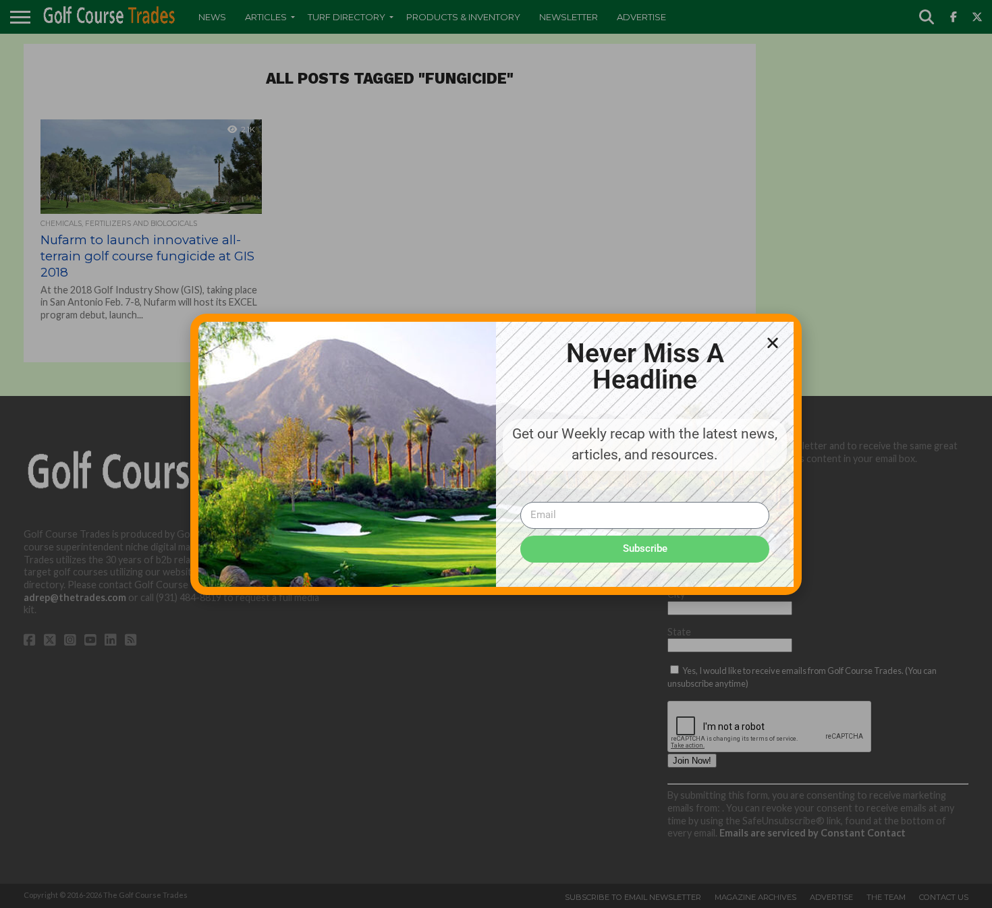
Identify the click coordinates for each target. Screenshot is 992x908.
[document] (496, 454)
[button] (772, 342)
